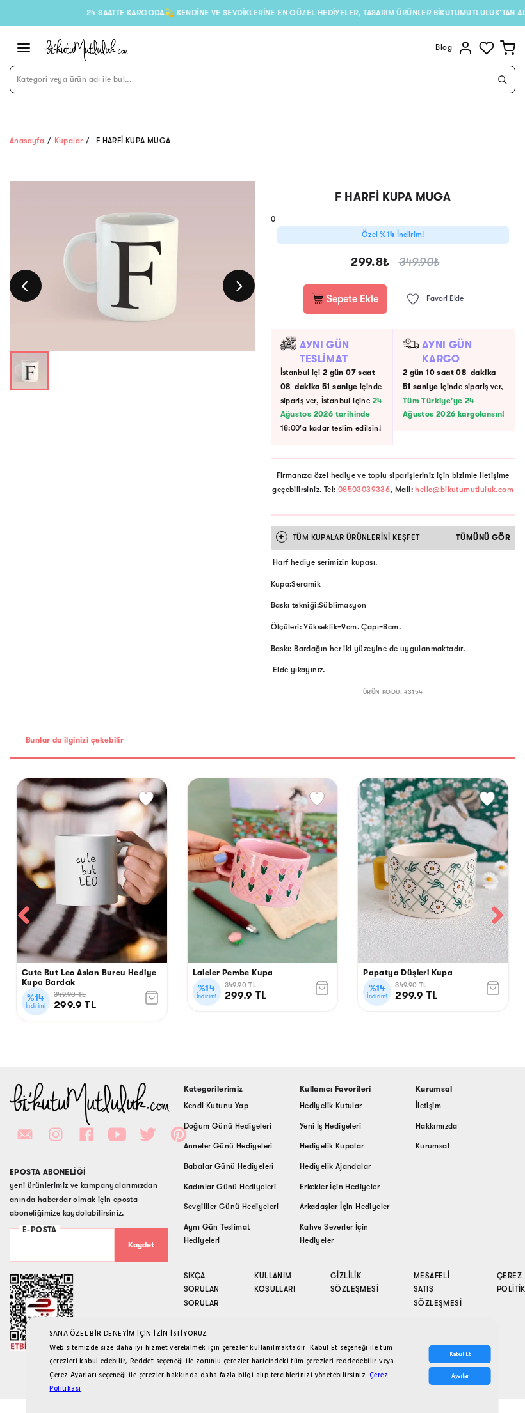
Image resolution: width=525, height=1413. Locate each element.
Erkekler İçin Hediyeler (340, 1186)
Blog (443, 47)
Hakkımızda (437, 1126)
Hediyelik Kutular (331, 1105)
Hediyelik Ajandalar (335, 1166)
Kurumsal (432, 1145)
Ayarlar (460, 1375)
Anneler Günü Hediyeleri (228, 1145)
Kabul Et (460, 1354)
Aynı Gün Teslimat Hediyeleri (217, 1234)
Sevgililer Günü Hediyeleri (231, 1206)
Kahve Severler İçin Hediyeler (334, 1234)
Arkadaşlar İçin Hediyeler (345, 1206)
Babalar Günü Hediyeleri (229, 1166)
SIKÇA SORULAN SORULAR (202, 1289)
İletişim (428, 1105)
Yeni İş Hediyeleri (330, 1126)
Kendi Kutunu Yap (216, 1105)
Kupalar (68, 140)
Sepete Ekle (351, 299)
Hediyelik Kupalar (332, 1145)
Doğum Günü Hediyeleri (227, 1126)
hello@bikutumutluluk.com (464, 489)
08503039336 (364, 489)
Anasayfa (27, 140)
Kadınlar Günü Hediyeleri (230, 1186)
